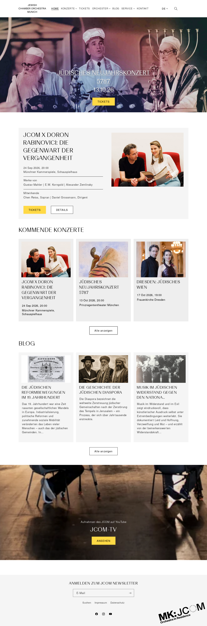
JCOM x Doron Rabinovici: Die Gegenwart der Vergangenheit (39, 290)
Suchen (86, 602)
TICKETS (103, 101)
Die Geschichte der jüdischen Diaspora (100, 390)
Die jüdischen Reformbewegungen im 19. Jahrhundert (43, 392)
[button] (69, 8)
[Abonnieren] (130, 593)
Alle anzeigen (103, 330)
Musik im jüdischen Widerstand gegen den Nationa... (157, 392)
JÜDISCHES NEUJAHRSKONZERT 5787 (99, 287)
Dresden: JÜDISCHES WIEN (158, 284)
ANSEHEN (103, 540)
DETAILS (62, 210)
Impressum (101, 602)
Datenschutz (117, 602)
